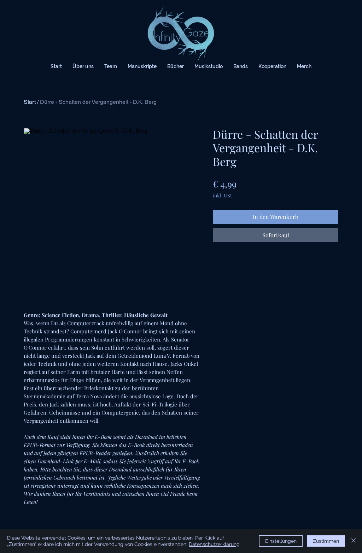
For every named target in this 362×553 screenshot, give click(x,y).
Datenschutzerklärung (214, 544)
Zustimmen (326, 541)
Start (30, 102)
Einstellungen (281, 541)
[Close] (353, 541)
